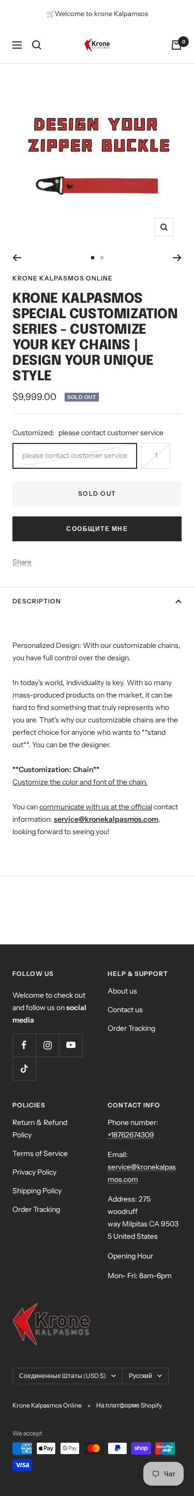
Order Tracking (131, 1028)
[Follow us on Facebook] (24, 1045)
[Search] (36, 45)
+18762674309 (131, 1134)
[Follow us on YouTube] (70, 1045)
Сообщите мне (97, 528)
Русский (140, 1376)
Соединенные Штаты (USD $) (62, 1376)
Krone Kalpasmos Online (62, 278)
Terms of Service (40, 1153)
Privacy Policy (34, 1172)
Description (36, 601)
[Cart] (176, 45)
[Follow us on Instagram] (47, 1045)
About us (122, 991)
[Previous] (16, 257)
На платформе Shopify (129, 1405)
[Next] (177, 257)
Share (22, 562)
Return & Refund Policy (39, 1128)
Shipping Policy (37, 1190)
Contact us (125, 1009)
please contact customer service (74, 455)
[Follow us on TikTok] (24, 1068)
